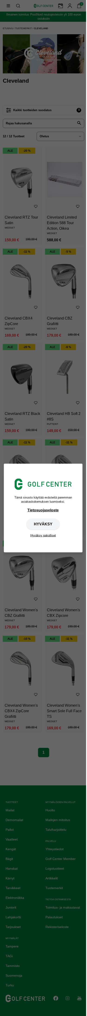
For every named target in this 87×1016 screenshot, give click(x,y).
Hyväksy (43, 524)
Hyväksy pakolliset (43, 535)
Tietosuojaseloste (43, 510)
